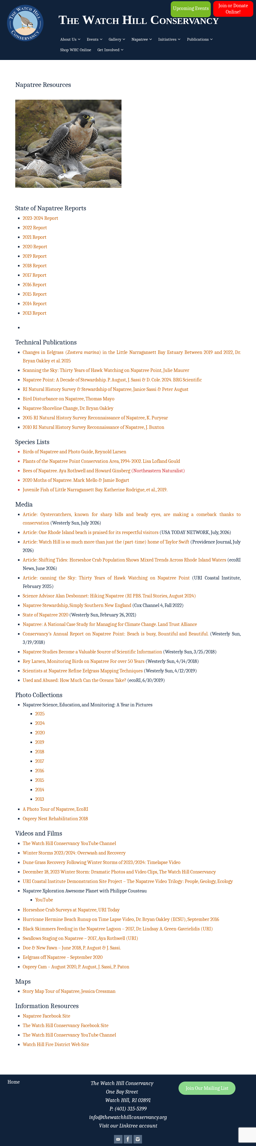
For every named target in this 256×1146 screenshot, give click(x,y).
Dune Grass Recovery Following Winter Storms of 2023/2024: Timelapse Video (101, 862)
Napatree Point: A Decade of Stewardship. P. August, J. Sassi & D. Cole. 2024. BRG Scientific (112, 380)
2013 (39, 799)
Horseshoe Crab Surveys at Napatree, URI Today (71, 910)
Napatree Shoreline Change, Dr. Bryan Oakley (68, 408)
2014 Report (35, 303)
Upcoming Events (191, 8)
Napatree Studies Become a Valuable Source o (68, 652)
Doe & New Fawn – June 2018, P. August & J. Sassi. (72, 948)
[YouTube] (118, 1139)
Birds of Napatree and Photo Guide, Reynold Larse (73, 452)
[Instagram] (138, 1139)
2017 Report (34, 275)
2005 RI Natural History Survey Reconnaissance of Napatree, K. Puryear (95, 418)
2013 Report (34, 313)
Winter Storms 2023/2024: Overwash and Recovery (74, 853)
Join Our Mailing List (207, 1088)
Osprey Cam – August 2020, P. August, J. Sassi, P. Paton (76, 967)
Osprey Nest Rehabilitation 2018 (55, 819)
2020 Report (35, 247)
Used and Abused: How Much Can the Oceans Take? (74, 680)
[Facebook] (128, 1139)
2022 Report (35, 228)
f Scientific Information (138, 652)
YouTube (44, 900)
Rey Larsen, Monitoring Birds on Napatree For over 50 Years (83, 661)
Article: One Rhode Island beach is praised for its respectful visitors (90, 532)
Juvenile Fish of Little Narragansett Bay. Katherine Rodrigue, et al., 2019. (95, 490)
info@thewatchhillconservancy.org (128, 1117)
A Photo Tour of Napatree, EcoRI (55, 809)
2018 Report (35, 266)
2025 (40, 714)
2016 (39, 771)
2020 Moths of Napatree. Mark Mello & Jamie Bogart (76, 480)
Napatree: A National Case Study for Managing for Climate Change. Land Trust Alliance (110, 624)
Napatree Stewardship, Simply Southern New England (77, 605)
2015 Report (35, 294)
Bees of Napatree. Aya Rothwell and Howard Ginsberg (76, 471)
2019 (39, 742)
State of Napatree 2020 (46, 615)
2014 (39, 790)
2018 (39, 752)
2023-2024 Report (40, 218)
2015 (39, 780)
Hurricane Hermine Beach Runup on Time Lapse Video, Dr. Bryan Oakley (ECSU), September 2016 (121, 919)
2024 (40, 723)
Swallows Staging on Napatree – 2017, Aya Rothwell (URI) (80, 938)
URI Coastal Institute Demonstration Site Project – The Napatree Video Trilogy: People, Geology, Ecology (128, 881)
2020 (40, 733)
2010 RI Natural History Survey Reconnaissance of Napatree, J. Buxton (93, 427)
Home (14, 1082)
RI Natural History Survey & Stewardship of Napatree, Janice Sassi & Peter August (105, 389)
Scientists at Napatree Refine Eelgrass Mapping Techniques (83, 671)
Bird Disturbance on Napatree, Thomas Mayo (68, 399)
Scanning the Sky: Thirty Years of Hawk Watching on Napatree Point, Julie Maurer (106, 370)
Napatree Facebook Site (46, 1016)
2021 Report (34, 237)
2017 (39, 761)
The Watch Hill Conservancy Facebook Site (65, 1025)
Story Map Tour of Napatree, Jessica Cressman (69, 991)
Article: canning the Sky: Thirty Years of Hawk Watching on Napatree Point (106, 578)
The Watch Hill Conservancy (138, 20)
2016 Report (34, 284)
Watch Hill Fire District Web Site (56, 1044)
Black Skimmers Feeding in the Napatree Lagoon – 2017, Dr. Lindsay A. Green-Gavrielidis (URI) (118, 929)
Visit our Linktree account (128, 1126)
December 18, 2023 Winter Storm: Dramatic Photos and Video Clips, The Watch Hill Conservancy (119, 872)
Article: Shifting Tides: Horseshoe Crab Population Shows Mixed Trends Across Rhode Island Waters (124, 560)
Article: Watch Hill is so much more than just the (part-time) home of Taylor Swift (106, 542)
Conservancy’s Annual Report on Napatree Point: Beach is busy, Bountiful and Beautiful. (115, 634)
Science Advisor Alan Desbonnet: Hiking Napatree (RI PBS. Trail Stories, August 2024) (109, 596)
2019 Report (35, 256)
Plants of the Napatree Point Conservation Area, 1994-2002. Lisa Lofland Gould (101, 461)
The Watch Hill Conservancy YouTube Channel (69, 843)
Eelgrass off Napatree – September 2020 (62, 957)
